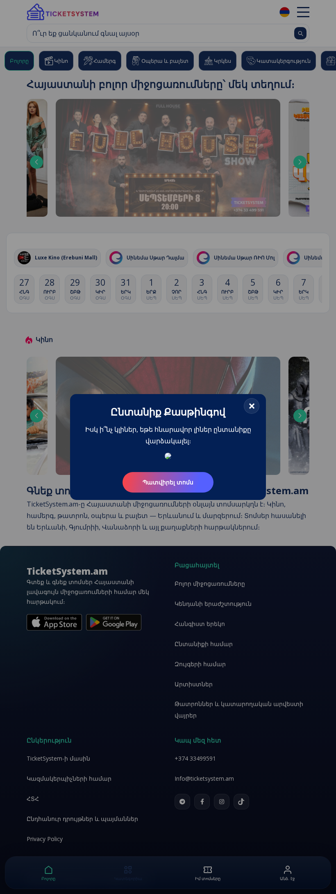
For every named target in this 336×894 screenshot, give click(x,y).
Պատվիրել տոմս (168, 482)
